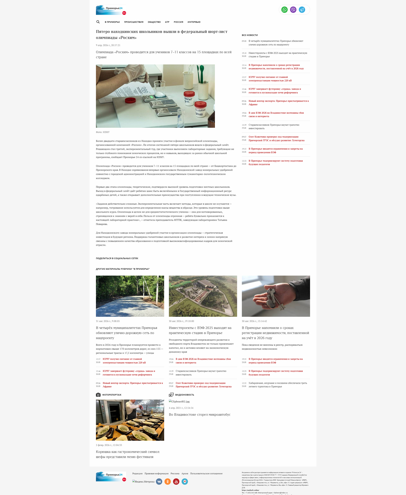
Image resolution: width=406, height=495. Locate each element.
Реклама (175, 473)
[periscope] (185, 481)
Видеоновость (184, 394)
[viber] (293, 9)
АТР (167, 21)
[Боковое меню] (98, 22)
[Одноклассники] (167, 481)
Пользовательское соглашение (206, 473)
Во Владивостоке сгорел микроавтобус (200, 414)
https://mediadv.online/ (250, 490)
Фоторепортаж (111, 394)
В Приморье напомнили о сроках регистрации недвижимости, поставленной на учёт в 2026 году (275, 333)
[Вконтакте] (159, 481)
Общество (154, 21)
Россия (178, 21)
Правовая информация (156, 473)
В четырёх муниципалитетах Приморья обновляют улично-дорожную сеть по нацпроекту (126, 333)
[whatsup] (284, 9)
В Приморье (112, 21)
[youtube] (176, 481)
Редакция (137, 473)
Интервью (194, 21)
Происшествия (133, 21)
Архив (185, 473)
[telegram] (302, 9)
